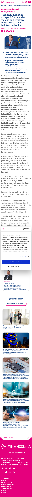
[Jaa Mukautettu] (11, 31)
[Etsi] (28, 437)
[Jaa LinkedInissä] (4, 31)
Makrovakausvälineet (9, 9)
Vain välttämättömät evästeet (16, 266)
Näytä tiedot (23, 257)
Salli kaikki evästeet (16, 262)
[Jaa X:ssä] (7, 31)
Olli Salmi (7, 282)
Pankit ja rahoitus (8, 12)
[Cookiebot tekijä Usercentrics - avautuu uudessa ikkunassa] (23, 229)
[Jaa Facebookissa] (2, 31)
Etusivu (3, 5)
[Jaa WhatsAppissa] (13, 31)
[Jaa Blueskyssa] (9, 31)
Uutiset (9, 5)
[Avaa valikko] (29, 2)
